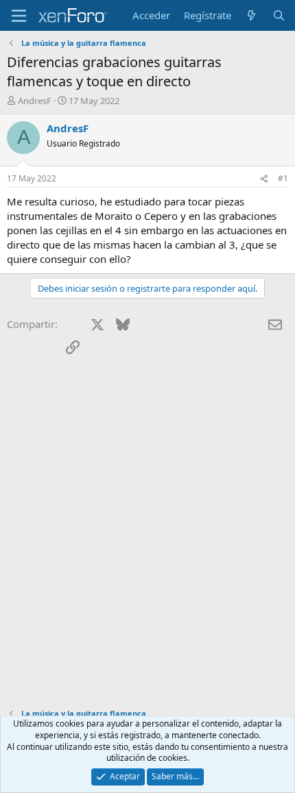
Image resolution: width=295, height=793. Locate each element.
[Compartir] (264, 179)
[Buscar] (279, 15)
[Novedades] (251, 15)
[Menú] (19, 15)
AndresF (34, 101)
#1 (283, 178)
